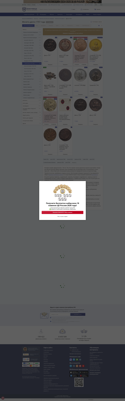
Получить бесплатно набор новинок (62, 212)
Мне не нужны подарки (62, 216)
